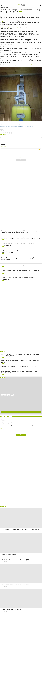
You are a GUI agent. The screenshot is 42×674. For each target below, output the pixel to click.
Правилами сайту (18, 156)
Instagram (8, 27)
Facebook (2, 27)
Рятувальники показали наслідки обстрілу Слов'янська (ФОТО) (19, 366)
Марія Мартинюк (5, 129)
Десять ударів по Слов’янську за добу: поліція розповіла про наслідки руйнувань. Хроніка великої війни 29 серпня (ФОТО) (19, 231)
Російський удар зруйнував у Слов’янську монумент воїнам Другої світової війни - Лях (20, 271)
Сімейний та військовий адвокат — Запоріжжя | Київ (15, 560)
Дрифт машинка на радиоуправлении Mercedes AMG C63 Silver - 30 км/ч (20, 529)
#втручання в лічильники (15, 126)
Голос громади (7, 395)
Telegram (13, 27)
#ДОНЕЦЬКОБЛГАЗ (22, 126)
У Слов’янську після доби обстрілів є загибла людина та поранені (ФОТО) (20, 238)
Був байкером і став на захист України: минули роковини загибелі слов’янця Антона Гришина (18, 251)
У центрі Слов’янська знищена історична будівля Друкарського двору (20, 361)
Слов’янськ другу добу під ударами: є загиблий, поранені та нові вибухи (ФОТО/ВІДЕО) (20, 355)
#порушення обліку (30, 126)
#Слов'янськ (8, 126)
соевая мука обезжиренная (9, 554)
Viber (17, 27)
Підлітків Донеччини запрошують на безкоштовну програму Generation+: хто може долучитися (20, 258)
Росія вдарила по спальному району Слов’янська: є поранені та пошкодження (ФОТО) (18, 244)
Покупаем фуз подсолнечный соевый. (11, 609)
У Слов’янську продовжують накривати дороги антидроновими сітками (20, 265)
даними (4, 21)
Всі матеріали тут (21, 412)
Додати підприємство (21, 434)
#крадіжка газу (2, 126)
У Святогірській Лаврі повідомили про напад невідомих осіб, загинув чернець (19, 372)
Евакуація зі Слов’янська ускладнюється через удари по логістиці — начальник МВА (19, 278)
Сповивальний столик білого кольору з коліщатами (15, 584)
